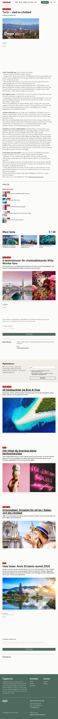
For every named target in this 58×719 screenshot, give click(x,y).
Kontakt (31, 670)
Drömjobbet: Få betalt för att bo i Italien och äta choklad (19, 213)
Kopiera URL (4, 46)
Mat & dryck (31, 2)
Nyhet (8, 507)
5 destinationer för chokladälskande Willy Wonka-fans (18, 193)
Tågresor (25, 2)
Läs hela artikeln (29, 334)
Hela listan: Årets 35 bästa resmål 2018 (15, 219)
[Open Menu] (55, 2)
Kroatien (4, 386)
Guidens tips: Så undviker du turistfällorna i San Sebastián (9, 246)
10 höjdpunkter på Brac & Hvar (13, 200)
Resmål (16, 2)
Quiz (35, 2)
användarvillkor (41, 374)
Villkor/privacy (34, 701)
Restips (20, 2)
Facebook (45, 672)
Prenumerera (44, 2)
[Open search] (51, 2)
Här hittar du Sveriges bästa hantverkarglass (16, 206)
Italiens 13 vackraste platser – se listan (46, 246)
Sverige (4, 447)
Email (31, 367)
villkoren (42, 370)
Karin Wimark (6, 304)
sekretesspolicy (34, 374)
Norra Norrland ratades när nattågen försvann (27, 246)
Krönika (8, 9)
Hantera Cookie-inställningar (37, 703)
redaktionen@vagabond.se (23, 348)
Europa (4, 257)
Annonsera (32, 672)
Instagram (46, 670)
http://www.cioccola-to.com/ (35, 177)
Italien (4, 9)
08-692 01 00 (35, 696)
